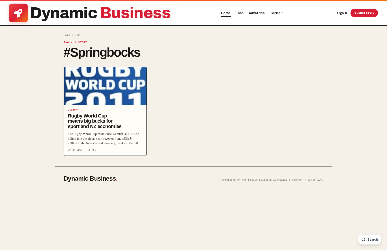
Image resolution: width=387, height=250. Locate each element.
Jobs (239, 13)
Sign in (342, 13)
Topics (276, 13)
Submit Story (364, 12)
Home (225, 13)
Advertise (257, 13)
